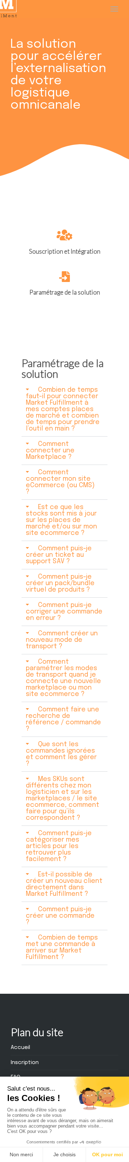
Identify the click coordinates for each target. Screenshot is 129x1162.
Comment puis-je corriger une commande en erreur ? (64, 611)
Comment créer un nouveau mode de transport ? (62, 640)
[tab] (65, 409)
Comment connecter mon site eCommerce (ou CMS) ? (60, 482)
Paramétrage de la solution (64, 292)
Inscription (25, 1062)
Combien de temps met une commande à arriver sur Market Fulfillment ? (62, 947)
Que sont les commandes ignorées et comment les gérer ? (61, 754)
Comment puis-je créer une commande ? (60, 916)
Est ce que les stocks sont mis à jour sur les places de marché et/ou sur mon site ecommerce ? (61, 520)
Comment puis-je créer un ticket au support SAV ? (59, 555)
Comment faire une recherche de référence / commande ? (63, 719)
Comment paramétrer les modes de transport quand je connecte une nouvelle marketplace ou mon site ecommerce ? (63, 678)
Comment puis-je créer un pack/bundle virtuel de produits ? (60, 583)
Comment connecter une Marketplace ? (50, 450)
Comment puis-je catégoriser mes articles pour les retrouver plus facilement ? (59, 846)
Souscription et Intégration (64, 251)
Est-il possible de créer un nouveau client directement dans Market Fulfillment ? (64, 884)
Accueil (20, 1047)
